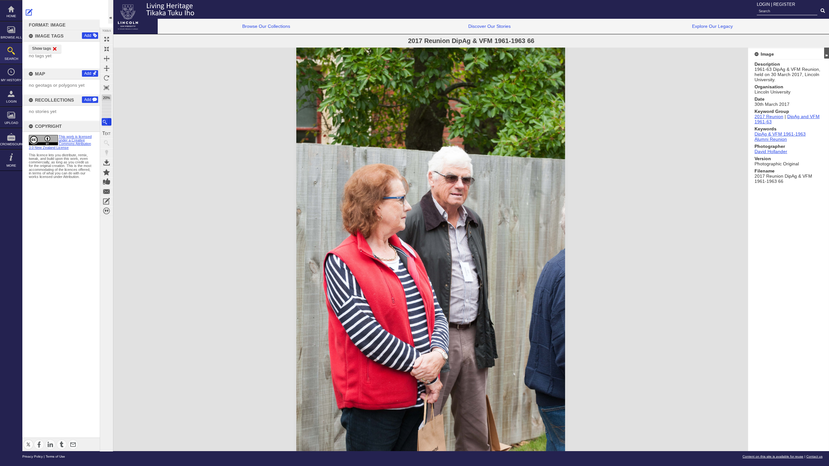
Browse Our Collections (266, 26)
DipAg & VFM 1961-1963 (780, 134)
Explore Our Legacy (712, 26)
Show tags (41, 48)
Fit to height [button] (106, 68)
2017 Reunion (769, 116)
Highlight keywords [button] (106, 153)
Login (11, 101)
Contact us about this (106, 191)
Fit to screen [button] (106, 49)
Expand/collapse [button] (826, 53)
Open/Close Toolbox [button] (110, 12)
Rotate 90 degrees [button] (106, 78)
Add (87, 35)
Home (11, 16)
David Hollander (771, 151)
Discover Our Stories (489, 26)
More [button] (11, 165)
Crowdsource (11, 144)
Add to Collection (106, 172)
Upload (11, 123)
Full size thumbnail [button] (106, 39)
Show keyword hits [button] (106, 143)
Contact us (814, 456)
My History (11, 80)
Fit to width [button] (106, 58)
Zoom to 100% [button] (106, 88)
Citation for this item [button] (106, 211)
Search (11, 59)
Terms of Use (55, 456)
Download (106, 162)
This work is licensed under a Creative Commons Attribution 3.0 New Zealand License (60, 142)
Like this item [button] (106, 182)
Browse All (11, 37)
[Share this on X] (28, 440)
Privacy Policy (32, 456)
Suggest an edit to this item (29, 12)
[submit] (822, 11)
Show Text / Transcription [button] (106, 133)
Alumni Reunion (771, 139)
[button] (106, 122)
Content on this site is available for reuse (773, 456)
